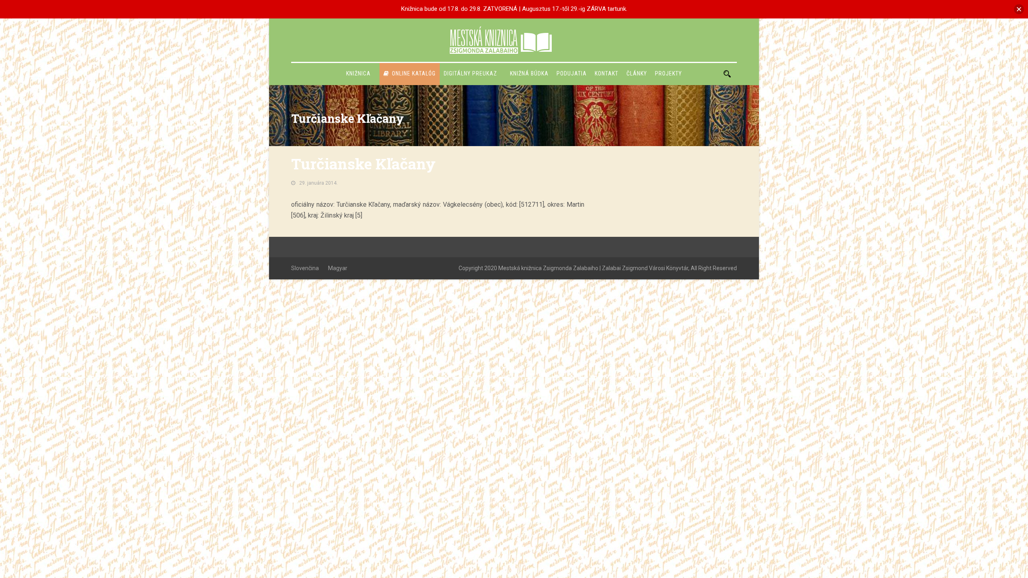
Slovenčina (305, 268)
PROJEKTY (668, 73)
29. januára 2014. (318, 183)
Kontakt (606, 73)
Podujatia (572, 73)
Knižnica (358, 73)
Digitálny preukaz (470, 73)
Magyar (337, 268)
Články (636, 73)
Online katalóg (414, 73)
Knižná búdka (529, 73)
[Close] (1019, 9)
